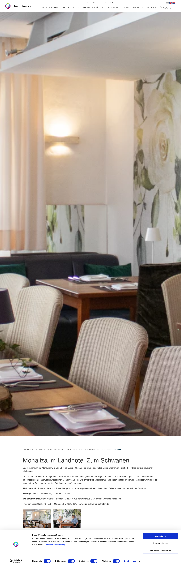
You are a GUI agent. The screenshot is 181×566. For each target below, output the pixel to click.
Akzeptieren (160, 536)
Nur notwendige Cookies (160, 550)
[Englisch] (170, 3)
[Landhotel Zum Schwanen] (37, 518)
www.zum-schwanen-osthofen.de (94, 504)
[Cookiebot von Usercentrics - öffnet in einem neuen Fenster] (16, 561)
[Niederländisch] (173, 3)
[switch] (71, 561)
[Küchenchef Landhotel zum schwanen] (67, 518)
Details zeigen (130, 561)
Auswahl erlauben (160, 543)
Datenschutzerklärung (55, 545)
